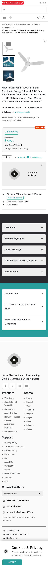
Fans (36, 24)
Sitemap (8, 477)
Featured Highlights (14, 238)
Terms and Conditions (14, 447)
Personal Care (10, 432)
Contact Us (9, 466)
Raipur (29, 417)
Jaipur (29, 429)
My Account (9, 454)
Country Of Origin (13, 249)
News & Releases (12, 474)
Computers (9, 409)
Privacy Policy (10, 443)
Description (10, 227)
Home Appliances (23, 24)
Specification (11, 271)
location (12, 3)
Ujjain (28, 406)
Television (9, 398)
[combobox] (24, 9)
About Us (8, 462)
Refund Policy (10, 450)
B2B (6, 481)
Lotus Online (7, 24)
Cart (6, 458)
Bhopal (29, 402)
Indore (29, 398)
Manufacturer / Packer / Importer (21, 260)
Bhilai (28, 421)
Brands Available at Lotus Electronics (17, 321)
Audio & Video (10, 413)
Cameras (8, 428)
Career (7, 470)
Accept (12, 562)
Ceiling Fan (6, 28)
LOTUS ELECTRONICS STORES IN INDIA (21, 306)
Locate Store (11, 293)
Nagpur (29, 414)
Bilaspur (30, 425)
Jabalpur (30, 410)
